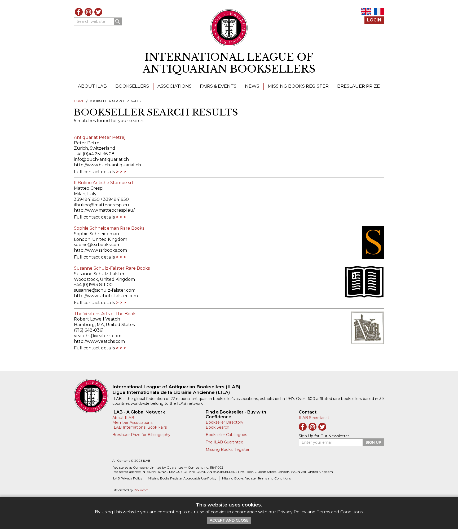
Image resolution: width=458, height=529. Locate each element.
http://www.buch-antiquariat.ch (107, 164)
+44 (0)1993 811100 (93, 284)
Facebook (79, 12)
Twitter (98, 12)
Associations (174, 86)
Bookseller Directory (224, 422)
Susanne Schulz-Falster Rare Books (112, 268)
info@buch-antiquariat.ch (101, 159)
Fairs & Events (218, 86)
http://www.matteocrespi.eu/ (104, 210)
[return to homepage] (93, 396)
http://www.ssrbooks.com (100, 250)
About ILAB (92, 86)
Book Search (217, 427)
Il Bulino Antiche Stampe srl (103, 182)
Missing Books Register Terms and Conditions (256, 478)
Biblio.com (141, 490)
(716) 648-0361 (89, 330)
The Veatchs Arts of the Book (105, 313)
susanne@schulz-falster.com (104, 290)
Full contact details (94, 171)
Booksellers (132, 86)
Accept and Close (229, 520)
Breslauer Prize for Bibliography (141, 434)
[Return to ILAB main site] (229, 27)
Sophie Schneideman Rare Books (109, 228)
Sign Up (373, 442)
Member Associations (132, 422)
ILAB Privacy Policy (127, 478)
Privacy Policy (291, 511)
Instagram (89, 12)
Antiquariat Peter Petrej (99, 137)
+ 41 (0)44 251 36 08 (94, 153)
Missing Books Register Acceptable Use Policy (182, 478)
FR (379, 11)
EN (366, 11)
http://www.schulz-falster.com (106, 295)
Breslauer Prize (358, 86)
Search (118, 21)
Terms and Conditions (340, 511)
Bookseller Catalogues (226, 434)
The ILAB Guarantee (224, 442)
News (252, 86)
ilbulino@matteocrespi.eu (101, 204)
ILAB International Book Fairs (139, 427)
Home (79, 101)
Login (374, 20)
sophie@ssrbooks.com (97, 244)
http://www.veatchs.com (99, 341)
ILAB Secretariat (314, 417)
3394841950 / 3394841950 (101, 199)
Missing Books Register (298, 86)
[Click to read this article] (361, 242)
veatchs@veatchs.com (97, 335)
